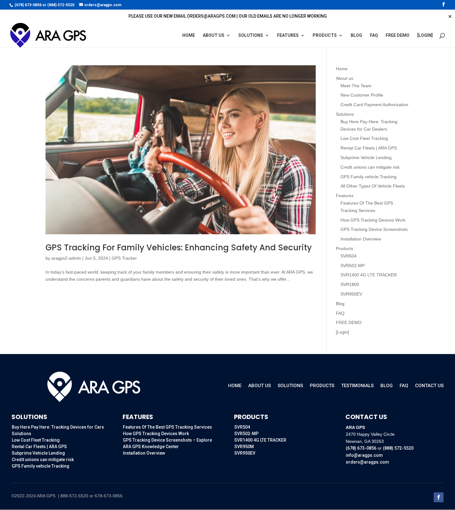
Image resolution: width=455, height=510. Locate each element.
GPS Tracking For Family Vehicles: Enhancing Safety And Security (179, 247)
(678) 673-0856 (28, 5)
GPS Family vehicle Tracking (368, 176)
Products (325, 35)
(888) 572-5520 (60, 5)
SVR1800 (349, 284)
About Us (259, 385)
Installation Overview (360, 238)
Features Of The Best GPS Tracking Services (167, 427)
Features (288, 35)
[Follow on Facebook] (439, 497)
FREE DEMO (398, 35)
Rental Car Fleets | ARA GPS (368, 147)
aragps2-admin (66, 258)
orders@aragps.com (367, 462)
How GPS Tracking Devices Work (372, 220)
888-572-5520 (74, 495)
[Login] (425, 35)
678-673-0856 (109, 495)
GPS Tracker (124, 258)
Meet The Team (355, 85)
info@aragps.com (364, 455)
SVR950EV (351, 294)
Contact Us (429, 385)
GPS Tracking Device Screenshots (374, 229)
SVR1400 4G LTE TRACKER (368, 274)
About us (213, 35)
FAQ (374, 35)
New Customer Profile (361, 95)
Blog (356, 35)
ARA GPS (47, 495)
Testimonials (357, 385)
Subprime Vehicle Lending (366, 157)
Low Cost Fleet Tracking (364, 138)
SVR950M (244, 446)
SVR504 (348, 255)
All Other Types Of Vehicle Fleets (372, 186)
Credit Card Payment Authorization (374, 104)
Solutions (250, 35)
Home (188, 35)
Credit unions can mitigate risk (370, 167)
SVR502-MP (352, 265)
